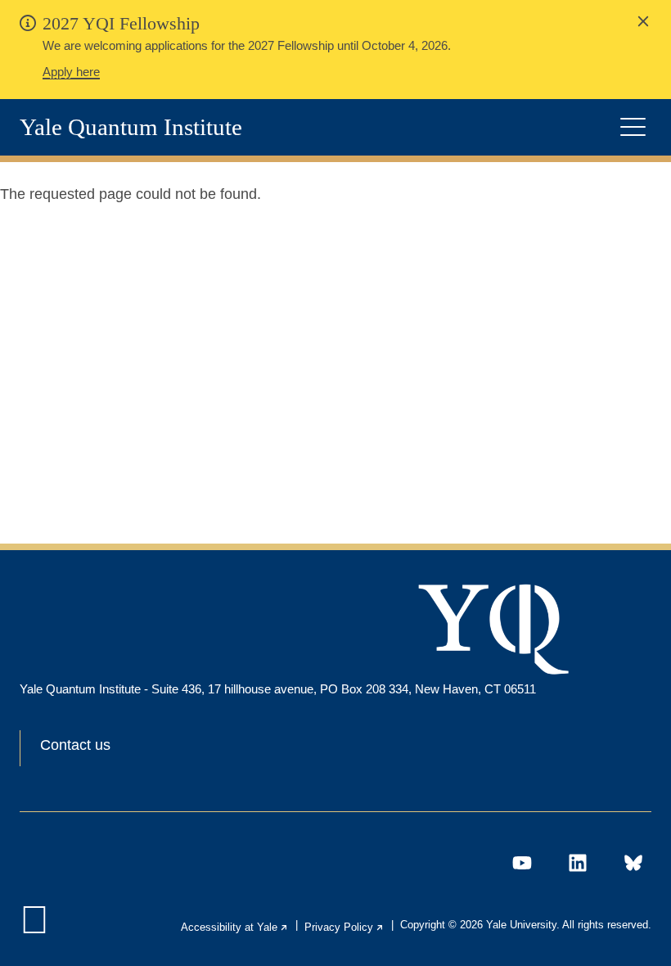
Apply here (71, 72)
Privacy (344, 927)
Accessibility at (235, 927)
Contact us (75, 745)
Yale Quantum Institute (131, 127)
